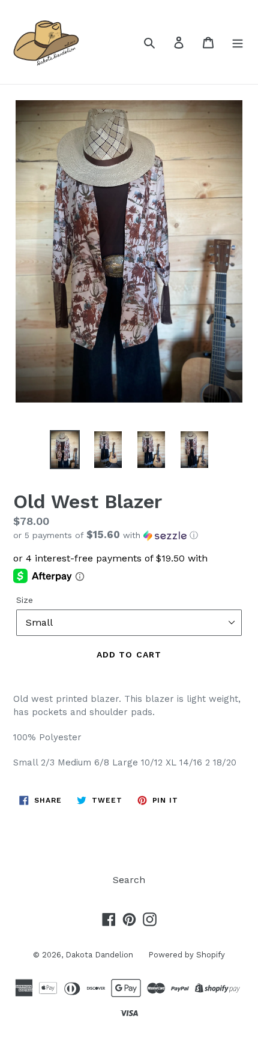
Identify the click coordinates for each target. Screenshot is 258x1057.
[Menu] (237, 42)
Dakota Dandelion (99, 954)
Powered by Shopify (186, 954)
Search (129, 879)
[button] (129, 535)
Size (24, 600)
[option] (64, 449)
